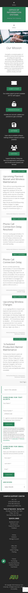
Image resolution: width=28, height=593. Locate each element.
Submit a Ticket (14, 89)
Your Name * (7, 403)
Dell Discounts (14, 524)
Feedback (14, 528)
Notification (19, 291)
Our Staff (14, 154)
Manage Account (14, 110)
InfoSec (14, 535)
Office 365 (14, 546)
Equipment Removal (14, 526)
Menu (14, 5)
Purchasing (14, 561)
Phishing (14, 552)
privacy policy (15, 438)
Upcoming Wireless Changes (13, 303)
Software (14, 131)
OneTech (14, 548)
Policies (14, 559)
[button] (3, 561)
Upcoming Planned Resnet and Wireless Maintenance (13, 179)
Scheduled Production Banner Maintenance (13, 347)
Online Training (14, 550)
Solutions (14, 537)
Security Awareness (14, 563)
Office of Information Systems (14, 12)
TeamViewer (14, 567)
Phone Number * (8, 411)
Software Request (14, 565)
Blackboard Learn (14, 522)
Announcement (22, 214)
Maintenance (17, 334)
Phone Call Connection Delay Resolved (12, 226)
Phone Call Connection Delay (12, 261)
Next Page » (23, 382)
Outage (23, 291)
